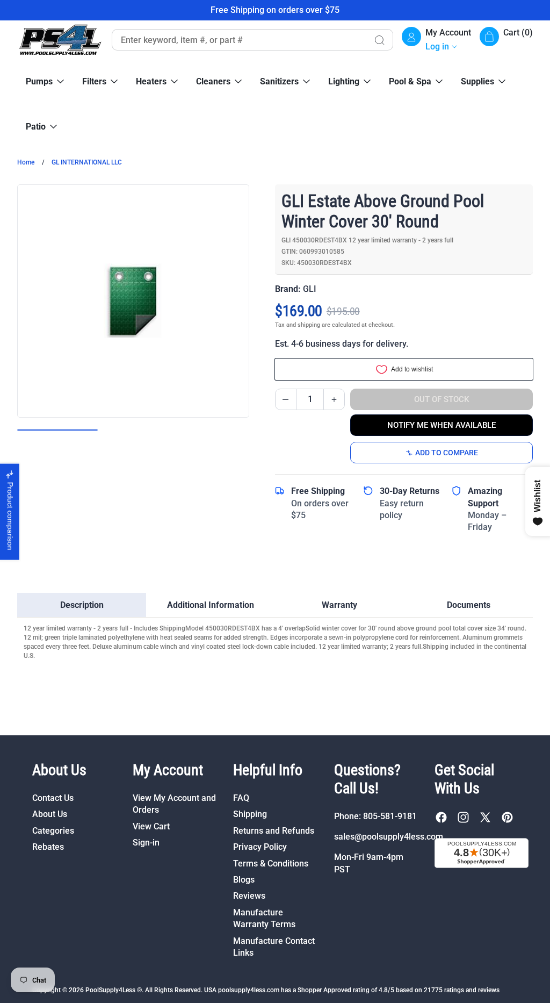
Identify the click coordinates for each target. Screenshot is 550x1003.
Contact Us (53, 798)
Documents (468, 605)
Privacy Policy (260, 847)
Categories (53, 831)
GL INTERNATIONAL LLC (87, 162)
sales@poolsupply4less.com (388, 837)
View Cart (151, 826)
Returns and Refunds (273, 831)
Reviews (249, 896)
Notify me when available (441, 425)
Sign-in (146, 842)
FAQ (241, 798)
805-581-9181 (390, 816)
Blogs (244, 880)
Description (82, 605)
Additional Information (210, 605)
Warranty (339, 605)
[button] (506, 40)
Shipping (250, 814)
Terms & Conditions (270, 863)
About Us (49, 814)
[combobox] (239, 40)
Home (25, 162)
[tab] (81, 605)
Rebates (48, 847)
